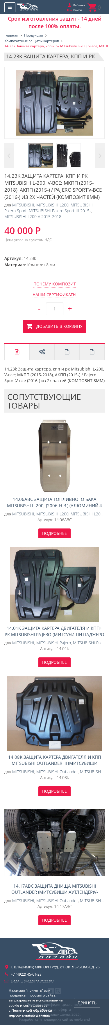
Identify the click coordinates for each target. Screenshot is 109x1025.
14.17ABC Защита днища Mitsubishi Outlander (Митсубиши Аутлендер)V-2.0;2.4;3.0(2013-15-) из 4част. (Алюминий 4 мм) (54, 842)
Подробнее (54, 533)
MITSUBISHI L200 (52, 205)
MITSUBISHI (23, 205)
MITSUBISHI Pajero (53, 642)
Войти (77, 10)
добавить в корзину (59, 326)
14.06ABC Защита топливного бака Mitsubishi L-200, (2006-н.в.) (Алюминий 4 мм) (54, 456)
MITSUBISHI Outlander (57, 771)
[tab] (16, 352)
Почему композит (54, 284)
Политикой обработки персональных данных (30, 1013)
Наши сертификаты (54, 294)
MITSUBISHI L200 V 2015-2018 (32, 216)
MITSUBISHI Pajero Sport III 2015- (60, 210)
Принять (87, 1003)
